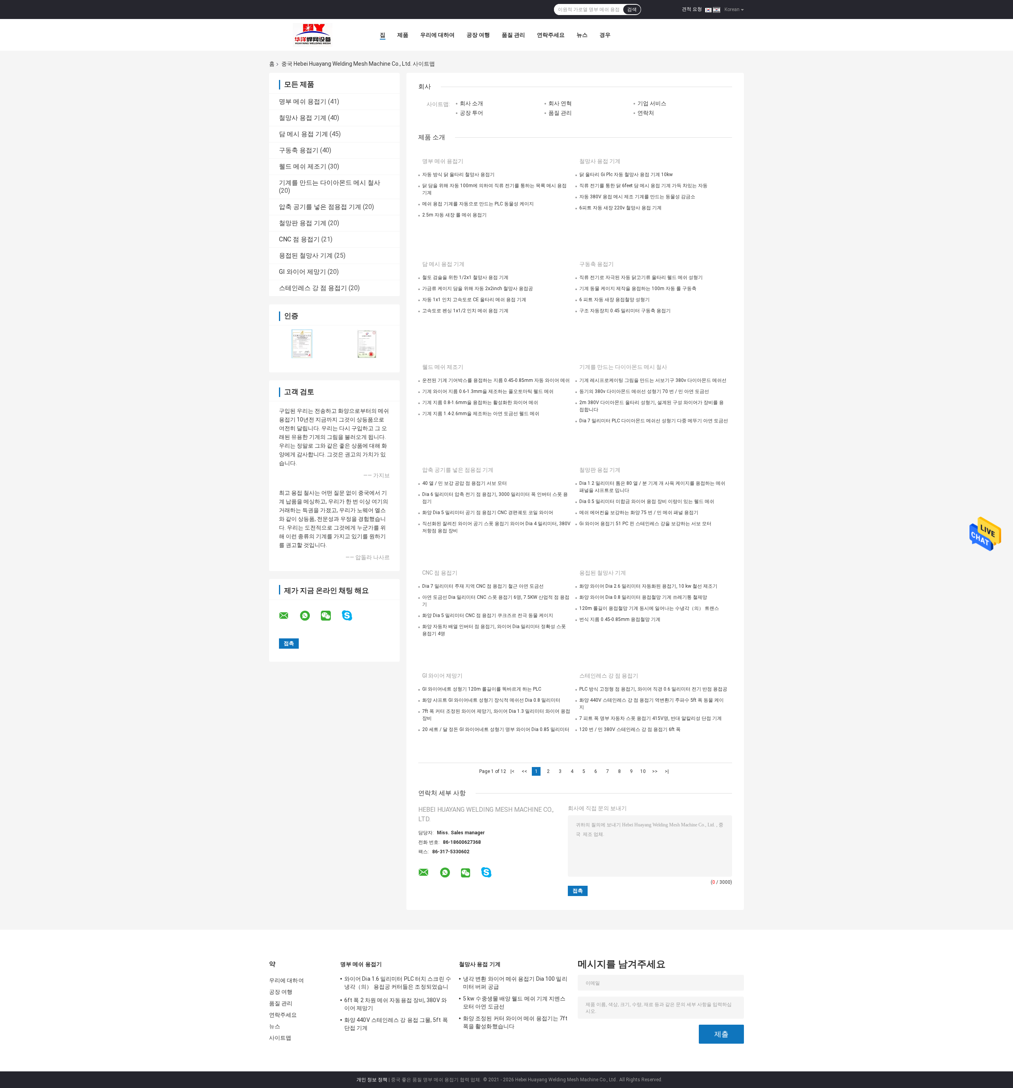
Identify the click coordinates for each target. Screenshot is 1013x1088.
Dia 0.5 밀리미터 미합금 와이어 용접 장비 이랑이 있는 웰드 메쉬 (646, 501)
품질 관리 (513, 35)
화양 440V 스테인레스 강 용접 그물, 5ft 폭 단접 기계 (396, 1024)
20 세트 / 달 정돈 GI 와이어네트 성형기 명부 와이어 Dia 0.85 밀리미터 (495, 729)
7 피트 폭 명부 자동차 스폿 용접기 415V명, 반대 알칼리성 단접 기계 (650, 718)
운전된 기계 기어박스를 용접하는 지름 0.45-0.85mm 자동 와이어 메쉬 (496, 380)
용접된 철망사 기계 (306, 255)
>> (655, 771)
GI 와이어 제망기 (302, 271)
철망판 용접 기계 (302, 223)
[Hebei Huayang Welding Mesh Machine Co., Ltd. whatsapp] (310, 615)
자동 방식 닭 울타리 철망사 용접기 (458, 174)
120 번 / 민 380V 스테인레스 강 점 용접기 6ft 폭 (630, 729)
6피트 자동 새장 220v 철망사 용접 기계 (620, 208)
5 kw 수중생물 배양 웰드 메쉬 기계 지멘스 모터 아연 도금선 (514, 1002)
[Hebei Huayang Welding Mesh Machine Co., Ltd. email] (289, 615)
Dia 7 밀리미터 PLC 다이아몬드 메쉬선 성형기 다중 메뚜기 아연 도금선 (653, 420)
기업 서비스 (651, 103)
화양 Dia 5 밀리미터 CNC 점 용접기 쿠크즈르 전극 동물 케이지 (487, 615)
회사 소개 (471, 103)
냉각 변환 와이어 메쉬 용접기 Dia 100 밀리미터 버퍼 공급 (515, 983)
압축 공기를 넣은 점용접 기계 (320, 207)
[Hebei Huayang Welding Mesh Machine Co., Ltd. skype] (352, 615)
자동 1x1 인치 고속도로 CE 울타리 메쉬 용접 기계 (474, 299)
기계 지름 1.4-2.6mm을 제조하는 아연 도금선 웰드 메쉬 (480, 413)
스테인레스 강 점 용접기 (313, 288)
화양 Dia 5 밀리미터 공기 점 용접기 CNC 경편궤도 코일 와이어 (487, 512)
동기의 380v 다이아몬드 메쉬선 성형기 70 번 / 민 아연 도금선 (644, 391)
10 (643, 771)
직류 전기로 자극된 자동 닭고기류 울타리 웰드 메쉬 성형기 (641, 277)
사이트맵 (280, 1038)
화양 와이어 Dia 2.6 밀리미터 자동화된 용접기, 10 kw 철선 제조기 (648, 586)
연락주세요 (551, 35)
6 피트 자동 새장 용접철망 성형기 (614, 299)
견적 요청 (692, 9)
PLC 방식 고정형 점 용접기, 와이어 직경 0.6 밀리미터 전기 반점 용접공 (653, 689)
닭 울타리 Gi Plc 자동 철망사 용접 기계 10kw (626, 174)
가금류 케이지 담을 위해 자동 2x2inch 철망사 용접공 (477, 288)
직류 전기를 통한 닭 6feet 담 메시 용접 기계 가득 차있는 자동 (643, 185)
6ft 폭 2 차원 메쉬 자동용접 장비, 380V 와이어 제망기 (395, 1004)
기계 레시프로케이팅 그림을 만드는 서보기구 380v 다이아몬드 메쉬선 (653, 380)
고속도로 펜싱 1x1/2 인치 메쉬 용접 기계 (465, 310)
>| (667, 771)
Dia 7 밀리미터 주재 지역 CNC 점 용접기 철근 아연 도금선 (483, 586)
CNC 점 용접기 (299, 239)
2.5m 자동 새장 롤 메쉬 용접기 (454, 215)
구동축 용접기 (299, 150)
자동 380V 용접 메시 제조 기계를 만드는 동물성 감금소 (637, 196)
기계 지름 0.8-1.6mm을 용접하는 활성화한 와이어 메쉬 (480, 402)
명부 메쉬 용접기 (302, 101)
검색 (632, 9)
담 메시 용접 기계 (303, 134)
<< (524, 771)
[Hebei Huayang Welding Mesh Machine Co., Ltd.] (312, 35)
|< (512, 771)
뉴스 (582, 35)
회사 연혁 (560, 103)
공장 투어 (471, 113)
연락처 (645, 113)
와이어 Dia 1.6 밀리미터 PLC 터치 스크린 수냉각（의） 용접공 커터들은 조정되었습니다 (397, 984)
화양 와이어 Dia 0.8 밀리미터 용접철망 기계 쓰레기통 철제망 (643, 597)
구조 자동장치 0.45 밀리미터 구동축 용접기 (625, 310)
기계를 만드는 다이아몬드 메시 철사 (329, 182)
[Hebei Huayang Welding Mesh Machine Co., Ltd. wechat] (331, 615)
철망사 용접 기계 (302, 118)
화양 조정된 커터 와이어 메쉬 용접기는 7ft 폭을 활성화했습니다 (515, 1022)
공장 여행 (478, 35)
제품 (402, 35)
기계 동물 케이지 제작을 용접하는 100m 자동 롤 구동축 (637, 288)
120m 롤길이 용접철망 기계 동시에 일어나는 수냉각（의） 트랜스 (649, 608)
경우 (605, 35)
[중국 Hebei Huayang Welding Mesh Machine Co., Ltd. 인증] (301, 343)
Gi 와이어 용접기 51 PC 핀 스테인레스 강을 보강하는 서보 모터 (645, 523)
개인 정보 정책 (372, 1079)
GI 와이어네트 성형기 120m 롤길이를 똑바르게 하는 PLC (481, 689)
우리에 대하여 (437, 35)
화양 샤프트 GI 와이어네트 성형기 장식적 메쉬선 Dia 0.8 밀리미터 (491, 700)
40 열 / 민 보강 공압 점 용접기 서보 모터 (464, 483)
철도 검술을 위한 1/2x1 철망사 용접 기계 (465, 277)
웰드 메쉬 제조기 (302, 166)
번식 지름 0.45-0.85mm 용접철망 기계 (619, 619)
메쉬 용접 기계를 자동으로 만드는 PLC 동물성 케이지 (478, 204)
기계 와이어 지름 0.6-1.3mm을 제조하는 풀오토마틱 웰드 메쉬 (488, 391)
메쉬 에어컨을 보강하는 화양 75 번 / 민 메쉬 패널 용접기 (638, 512)
